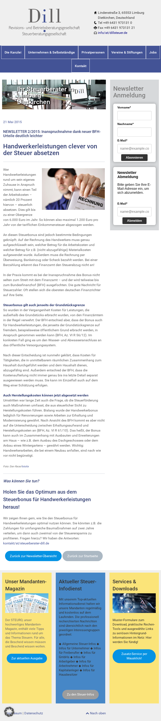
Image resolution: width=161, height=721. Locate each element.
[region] (54, 94)
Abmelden (134, 220)
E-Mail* (122, 140)
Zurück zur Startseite (82, 556)
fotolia (25, 466)
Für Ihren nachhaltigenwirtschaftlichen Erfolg (45, 87)
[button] (8, 94)
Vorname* (124, 107)
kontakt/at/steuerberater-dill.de (26, 543)
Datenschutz (33, 713)
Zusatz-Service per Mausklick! (134, 656)
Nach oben (97, 713)
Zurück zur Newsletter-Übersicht (33, 556)
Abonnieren (134, 157)
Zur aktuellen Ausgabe (27, 658)
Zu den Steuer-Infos (80, 694)
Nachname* (125, 124)
